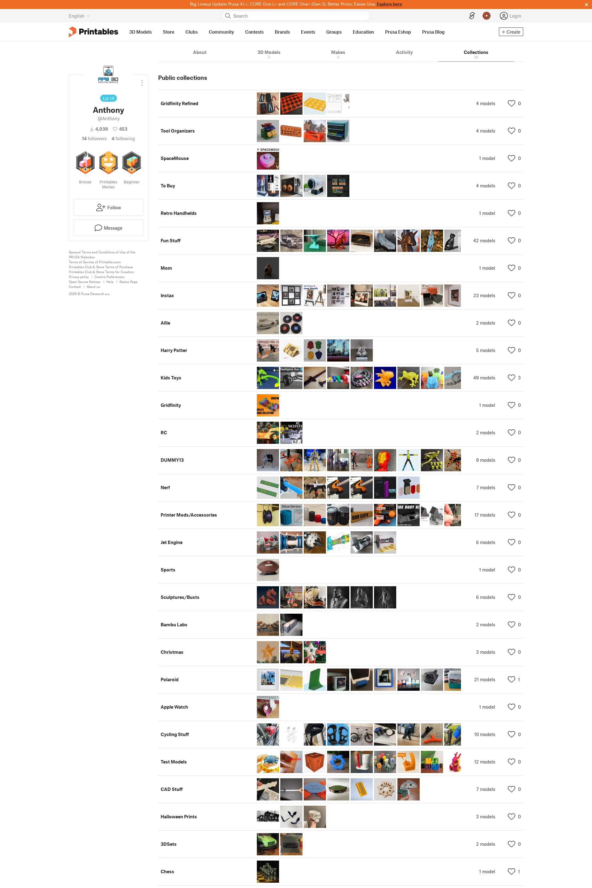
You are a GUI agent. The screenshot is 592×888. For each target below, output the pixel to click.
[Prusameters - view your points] (487, 16)
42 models (484, 240)
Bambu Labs (174, 624)
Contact (75, 286)
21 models (484, 679)
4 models (485, 103)
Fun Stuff (170, 240)
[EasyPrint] (472, 15)
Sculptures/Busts (180, 597)
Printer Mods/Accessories (189, 515)
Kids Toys (171, 377)
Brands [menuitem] (282, 32)
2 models (485, 322)
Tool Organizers (178, 130)
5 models (485, 350)
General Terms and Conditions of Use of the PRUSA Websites (102, 254)
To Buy (168, 185)
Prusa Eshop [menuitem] (398, 32)
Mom (166, 268)
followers (94, 138)
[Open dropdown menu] (142, 80)
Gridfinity (171, 405)
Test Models (174, 761)
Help (109, 282)
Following (123, 138)
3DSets (169, 844)
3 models (485, 652)
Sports (168, 569)
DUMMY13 (172, 460)
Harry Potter (174, 350)
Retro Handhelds (179, 213)
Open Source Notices (85, 282)
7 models (485, 487)
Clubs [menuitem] (191, 32)
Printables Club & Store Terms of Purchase (101, 267)
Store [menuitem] (168, 32)
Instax (167, 295)
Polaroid (170, 679)
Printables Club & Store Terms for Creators (101, 272)
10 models (484, 734)
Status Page (128, 282)
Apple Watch (174, 707)
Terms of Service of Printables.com (95, 262)
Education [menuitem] (363, 32)
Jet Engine (172, 542)
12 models (484, 761)
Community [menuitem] (221, 32)
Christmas (172, 652)
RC (164, 432)
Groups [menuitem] (334, 32)
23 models (484, 295)
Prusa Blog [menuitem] (433, 32)
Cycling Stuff (175, 734)
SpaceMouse (175, 158)
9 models (485, 460)
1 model (487, 158)
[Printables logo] (93, 32)
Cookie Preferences (109, 277)
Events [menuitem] (308, 32)
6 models (485, 542)
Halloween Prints (179, 816)
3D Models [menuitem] (140, 32)
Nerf (165, 487)
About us (93, 286)
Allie (165, 322)
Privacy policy (79, 277)
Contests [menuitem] (254, 32)
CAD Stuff (172, 789)
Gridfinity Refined (179, 103)
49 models (484, 377)
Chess (167, 871)
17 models (485, 515)
